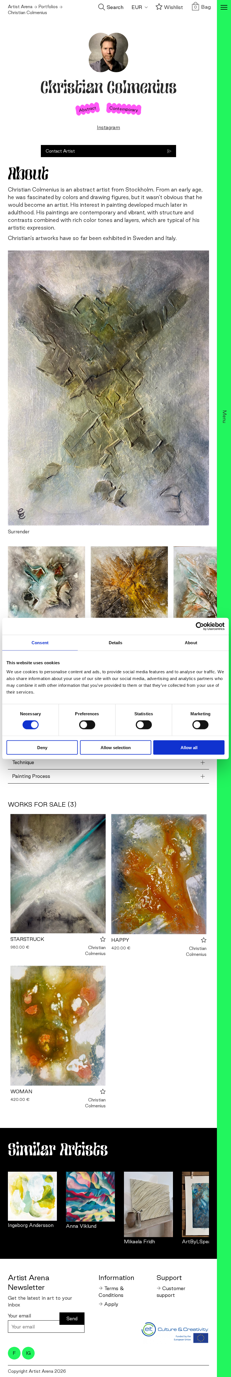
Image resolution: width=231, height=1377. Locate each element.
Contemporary (123, 108)
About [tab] (191, 642)
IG (28, 1353)
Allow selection (116, 747)
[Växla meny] (224, 8)
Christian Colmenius (95, 950)
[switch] (87, 724)
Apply (111, 1304)
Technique (23, 762)
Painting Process (31, 776)
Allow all (189, 747)
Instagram (108, 127)
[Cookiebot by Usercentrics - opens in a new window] (200, 626)
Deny (42, 747)
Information (116, 1277)
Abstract (88, 109)
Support (169, 1277)
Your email (19, 1315)
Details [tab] (116, 642)
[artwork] (32, 1196)
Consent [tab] (40, 642)
